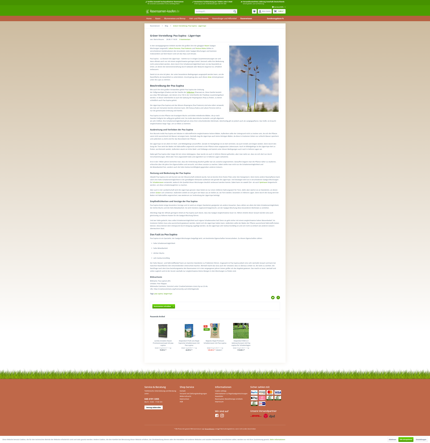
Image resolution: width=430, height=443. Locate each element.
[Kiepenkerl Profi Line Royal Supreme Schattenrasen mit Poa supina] (189, 331)
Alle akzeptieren (406, 439)
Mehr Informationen (277, 439)
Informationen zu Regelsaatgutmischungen (231, 393)
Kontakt (183, 391)
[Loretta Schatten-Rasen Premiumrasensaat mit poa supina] (163, 331)
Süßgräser (190, 92)
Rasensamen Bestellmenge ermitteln (229, 399)
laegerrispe (168, 294)
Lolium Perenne (174, 48)
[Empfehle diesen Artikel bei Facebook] (278, 297)
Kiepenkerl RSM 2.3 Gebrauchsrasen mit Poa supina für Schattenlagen (240, 343)
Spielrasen (263, 182)
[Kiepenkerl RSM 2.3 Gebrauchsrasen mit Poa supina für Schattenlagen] (241, 331)
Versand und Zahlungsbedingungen (193, 393)
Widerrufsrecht (185, 396)
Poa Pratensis (186, 48)
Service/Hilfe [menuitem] (279, 7)
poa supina (158, 294)
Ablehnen (392, 439)
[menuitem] (216, 11)
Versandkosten (209, 429)
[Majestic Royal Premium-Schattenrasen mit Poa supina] (215, 331)
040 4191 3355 (151, 399)
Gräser (158, 193)
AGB (181, 402)
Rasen (207, 46)
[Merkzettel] (254, 11)
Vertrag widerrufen (153, 407)
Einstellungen (421, 439)
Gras (209, 77)
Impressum (219, 402)
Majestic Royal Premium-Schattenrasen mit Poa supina (215, 342)
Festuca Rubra (201, 48)
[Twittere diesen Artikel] (273, 297)
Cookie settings (220, 391)
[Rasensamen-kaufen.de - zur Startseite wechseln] (162, 12)
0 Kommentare (184, 39)
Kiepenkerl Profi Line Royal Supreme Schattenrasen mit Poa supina (189, 343)
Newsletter (219, 396)
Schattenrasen (158, 182)
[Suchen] (234, 11)
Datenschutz (184, 399)
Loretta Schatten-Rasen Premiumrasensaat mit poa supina (163, 343)
